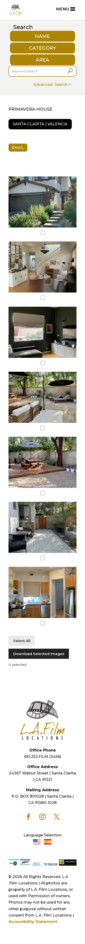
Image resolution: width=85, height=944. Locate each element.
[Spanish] (48, 841)
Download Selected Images (38, 653)
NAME (42, 36)
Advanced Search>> (52, 84)
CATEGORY (42, 48)
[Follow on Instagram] (42, 817)
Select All (21, 640)
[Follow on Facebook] (28, 817)
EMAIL (18, 147)
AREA (42, 60)
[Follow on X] (57, 817)
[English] (37, 841)
